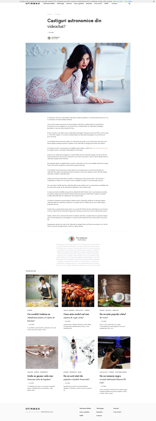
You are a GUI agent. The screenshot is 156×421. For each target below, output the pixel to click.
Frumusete (73, 372)
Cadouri (30, 372)
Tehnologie (100, 408)
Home (49, 14)
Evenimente (44, 372)
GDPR (81, 415)
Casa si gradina (69, 310)
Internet (116, 408)
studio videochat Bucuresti (100, 148)
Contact (99, 415)
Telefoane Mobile (121, 372)
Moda (80, 372)
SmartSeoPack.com (47, 412)
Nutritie (108, 310)
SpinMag (33, 3)
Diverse (57, 14)
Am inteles (128, 1)
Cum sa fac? (79, 310)
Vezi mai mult (118, 1)
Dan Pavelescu (56, 37)
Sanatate (116, 310)
